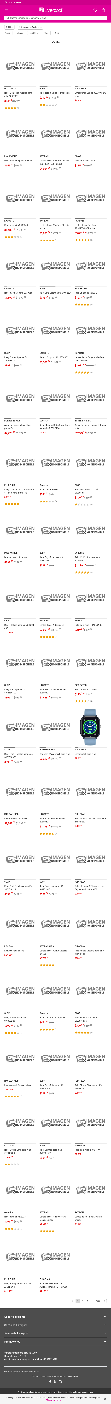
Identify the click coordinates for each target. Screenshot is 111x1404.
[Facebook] (50, 1381)
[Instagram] (60, 1381)
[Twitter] (55, 1381)
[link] (20, 77)
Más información (53, 1400)
